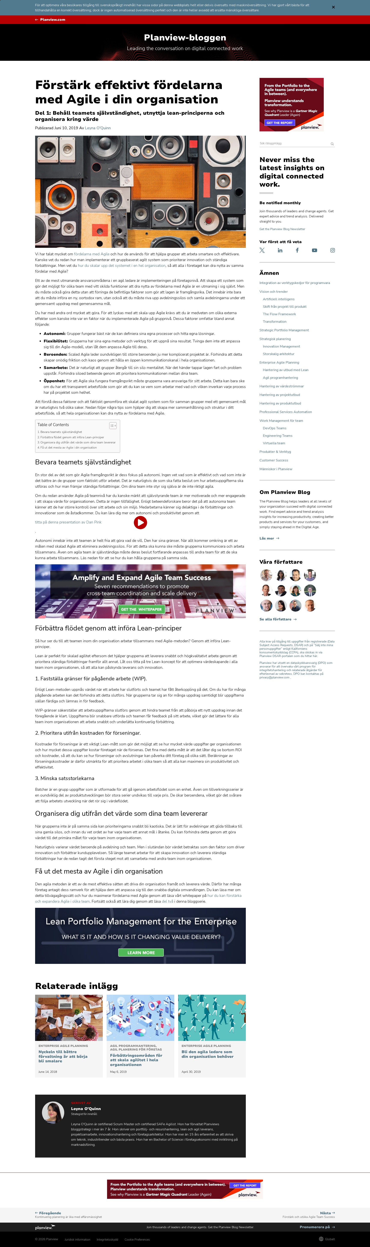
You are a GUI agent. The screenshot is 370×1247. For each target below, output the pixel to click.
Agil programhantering (280, 378)
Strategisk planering (275, 339)
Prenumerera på (317, 1227)
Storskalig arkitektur (278, 354)
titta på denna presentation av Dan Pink (68, 522)
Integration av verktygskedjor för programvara (295, 283)
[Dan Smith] (296, 581)
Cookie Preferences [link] (137, 1240)
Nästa (309, 1215)
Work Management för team (281, 421)
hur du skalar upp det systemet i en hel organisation (122, 265)
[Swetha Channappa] (281, 581)
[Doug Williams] (267, 596)
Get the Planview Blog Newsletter (282, 229)
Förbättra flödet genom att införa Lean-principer (72, 437)
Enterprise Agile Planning (279, 363)
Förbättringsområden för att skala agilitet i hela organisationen (136, 1055)
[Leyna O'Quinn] (281, 611)
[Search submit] (332, 144)
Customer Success (274, 460)
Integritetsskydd (107, 1240)
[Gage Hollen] (296, 611)
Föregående (68, 1215)
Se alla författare (275, 619)
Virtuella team (274, 443)
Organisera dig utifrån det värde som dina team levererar (78, 442)
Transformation (274, 322)
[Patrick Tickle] (267, 581)
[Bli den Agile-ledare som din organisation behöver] (212, 1018)
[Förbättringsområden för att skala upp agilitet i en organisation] (140, 1018)
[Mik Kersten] (267, 611)
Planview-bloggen (185, 37)
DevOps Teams (274, 428)
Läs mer (269, 539)
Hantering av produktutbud (280, 403)
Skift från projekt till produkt (285, 307)
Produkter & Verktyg (275, 452)
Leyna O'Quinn (98, 128)
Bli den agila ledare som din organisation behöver (208, 1051)
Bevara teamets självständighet (61, 432)
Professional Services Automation (286, 412)
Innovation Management (281, 347)
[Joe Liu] (310, 596)
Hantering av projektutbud (280, 395)
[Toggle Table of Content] (111, 425)
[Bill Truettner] (310, 611)
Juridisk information (77, 1240)
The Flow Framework (279, 314)
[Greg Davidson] (310, 581)
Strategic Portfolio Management (284, 330)
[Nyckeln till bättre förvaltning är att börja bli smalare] (69, 1018)
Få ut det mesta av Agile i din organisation (68, 447)
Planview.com (52, 20)
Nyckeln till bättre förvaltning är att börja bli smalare (63, 1054)
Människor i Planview (276, 469)
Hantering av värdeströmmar (282, 386)
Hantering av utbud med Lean (286, 370)
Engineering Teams (277, 436)
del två (167, 901)
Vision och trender (274, 292)
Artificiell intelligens (279, 299)
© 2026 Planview (46, 1239)
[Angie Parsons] (296, 596)
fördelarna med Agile (91, 254)
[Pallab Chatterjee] (281, 596)
